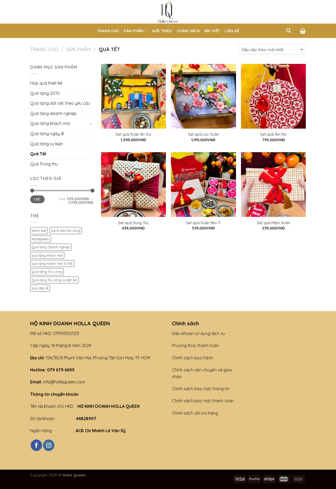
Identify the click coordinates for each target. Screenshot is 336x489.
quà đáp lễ (40, 288)
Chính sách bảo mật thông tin (200, 388)
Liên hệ (232, 31)
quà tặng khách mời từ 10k (52, 263)
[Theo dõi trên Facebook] (36, 445)
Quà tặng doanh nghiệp (53, 113)
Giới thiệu (162, 31)
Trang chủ (108, 31)
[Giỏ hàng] (303, 31)
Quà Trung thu (44, 164)
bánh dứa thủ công (65, 230)
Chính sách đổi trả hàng (195, 413)
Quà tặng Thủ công (47, 272)
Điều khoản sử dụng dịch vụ (198, 333)
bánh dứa (39, 230)
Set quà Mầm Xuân (273, 223)
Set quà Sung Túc (133, 223)
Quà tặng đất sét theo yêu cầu (60, 103)
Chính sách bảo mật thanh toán (203, 400)
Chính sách (188, 31)
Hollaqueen (40, 239)
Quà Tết (38, 153)
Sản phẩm (133, 31)
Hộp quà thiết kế (46, 83)
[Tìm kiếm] (288, 30)
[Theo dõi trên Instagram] (48, 445)
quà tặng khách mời (47, 255)
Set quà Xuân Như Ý (203, 223)
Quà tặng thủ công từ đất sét (54, 280)
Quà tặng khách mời (50, 123)
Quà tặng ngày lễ (47, 133)
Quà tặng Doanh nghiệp (51, 247)
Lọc (37, 199)
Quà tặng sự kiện (46, 143)
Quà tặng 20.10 (45, 93)
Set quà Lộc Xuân (203, 134)
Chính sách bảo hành (192, 357)
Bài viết (212, 31)
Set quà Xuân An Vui (133, 134)
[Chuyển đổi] (91, 123)
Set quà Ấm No (273, 134)
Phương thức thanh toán (195, 345)
